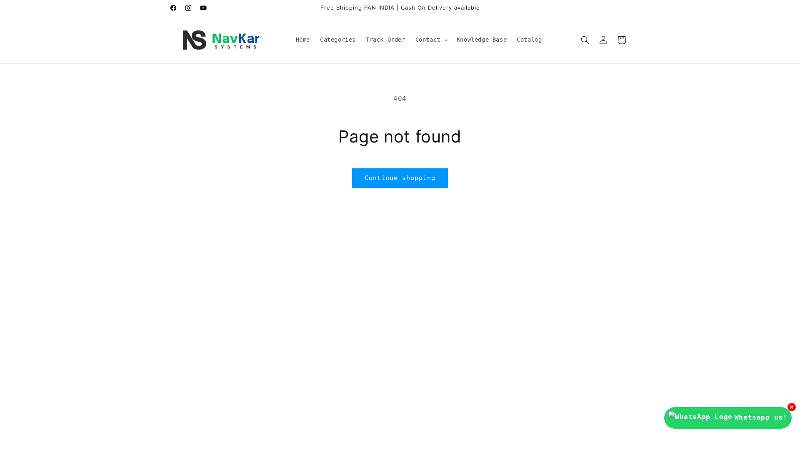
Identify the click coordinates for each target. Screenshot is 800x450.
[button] (431, 39)
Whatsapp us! (761, 417)
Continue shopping (400, 178)
